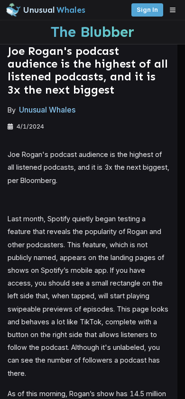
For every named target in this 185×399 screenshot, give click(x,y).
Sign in (147, 9)
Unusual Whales (47, 109)
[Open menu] (175, 10)
